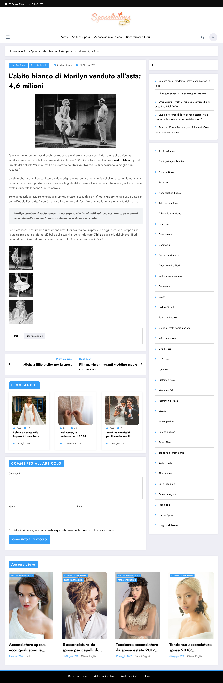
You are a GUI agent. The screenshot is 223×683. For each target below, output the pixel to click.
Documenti (164, 286)
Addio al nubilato (168, 203)
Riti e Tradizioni (167, 484)
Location (163, 369)
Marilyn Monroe (64, 65)
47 (29, 428)
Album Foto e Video (170, 213)
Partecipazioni (166, 421)
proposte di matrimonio (171, 453)
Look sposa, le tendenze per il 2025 (73, 434)
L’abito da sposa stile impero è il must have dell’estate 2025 (26, 434)
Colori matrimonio (169, 255)
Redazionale (165, 463)
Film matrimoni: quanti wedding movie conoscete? (108, 366)
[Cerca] (203, 38)
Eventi (162, 297)
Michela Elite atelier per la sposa (47, 364)
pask (19, 428)
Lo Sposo (164, 359)
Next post (85, 358)
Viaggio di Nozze (168, 525)
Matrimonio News (168, 401)
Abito (97, 235)
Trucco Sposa (166, 515)
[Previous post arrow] (10, 364)
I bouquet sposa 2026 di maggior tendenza (183, 93)
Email (80, 506)
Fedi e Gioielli (166, 307)
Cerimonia (164, 245)
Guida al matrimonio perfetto (175, 328)
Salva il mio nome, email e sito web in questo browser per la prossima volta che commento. (64, 530)
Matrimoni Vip (166, 390)
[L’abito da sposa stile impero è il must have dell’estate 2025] (29, 410)
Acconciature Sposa (170, 193)
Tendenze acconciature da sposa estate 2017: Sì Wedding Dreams (49, 647)
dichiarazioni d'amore (170, 276)
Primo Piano (165, 442)
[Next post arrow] (142, 364)
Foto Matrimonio (39, 65)
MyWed (163, 411)
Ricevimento (165, 473)
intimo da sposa (167, 338)
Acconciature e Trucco (108, 37)
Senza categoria (167, 494)
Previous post (64, 358)
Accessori (164, 182)
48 (75, 428)
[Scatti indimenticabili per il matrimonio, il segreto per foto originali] (122, 410)
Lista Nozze (165, 349)
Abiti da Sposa (81, 37)
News (64, 37)
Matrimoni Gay (167, 380)
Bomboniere (165, 234)
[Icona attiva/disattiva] (7, 37)
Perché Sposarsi (167, 432)
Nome (12, 506)
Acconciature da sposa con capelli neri (155, 647)
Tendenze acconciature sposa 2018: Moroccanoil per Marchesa (102, 647)
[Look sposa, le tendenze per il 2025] (75, 410)
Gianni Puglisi (54, 656)
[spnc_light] (213, 37)
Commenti (14, 473)
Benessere (164, 224)
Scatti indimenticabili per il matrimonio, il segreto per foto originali (118, 434)
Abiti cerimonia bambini (172, 161)
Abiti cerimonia (167, 151)
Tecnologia (164, 505)
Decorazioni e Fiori (138, 37)
